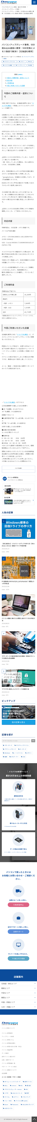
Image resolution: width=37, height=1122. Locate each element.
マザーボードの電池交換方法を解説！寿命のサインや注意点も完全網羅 (18, 657)
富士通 (29, 1085)
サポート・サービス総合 (9, 1066)
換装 (31, 65)
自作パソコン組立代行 (8, 1056)
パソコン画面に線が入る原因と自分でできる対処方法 (18, 619)
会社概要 (4, 1073)
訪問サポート (30, 2)
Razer (6, 1104)
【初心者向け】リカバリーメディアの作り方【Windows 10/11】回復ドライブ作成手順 (18, 545)
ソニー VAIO (8, 1101)
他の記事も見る (18, 722)
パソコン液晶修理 (7, 1050)
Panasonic (15, 1104)
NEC (21, 1085)
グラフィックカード (10, 749)
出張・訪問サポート (8, 1060)
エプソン (16, 1097)
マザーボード (8, 745)
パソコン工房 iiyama (21, 1101)
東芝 (27, 1093)
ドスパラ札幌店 (8, 65)
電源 (6, 757)
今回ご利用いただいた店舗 (15, 85)
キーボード (23, 749)
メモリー (22, 61)
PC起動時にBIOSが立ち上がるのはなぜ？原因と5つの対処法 (18, 582)
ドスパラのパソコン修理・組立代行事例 (14, 7)
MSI (27, 1089)
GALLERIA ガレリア (28, 1104)
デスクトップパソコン (10, 61)
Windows (7, 753)
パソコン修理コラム (8, 1040)
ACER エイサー (9, 1108)
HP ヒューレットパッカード (12, 1081)
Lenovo (14, 1085)
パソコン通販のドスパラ (9, 1070)
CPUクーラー (15, 757)
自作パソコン (28, 1081)
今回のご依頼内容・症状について (17, 78)
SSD (31, 61)
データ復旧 (5, 1053)
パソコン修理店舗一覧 (8, 1063)
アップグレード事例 (8, 1036)
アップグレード (21, 65)
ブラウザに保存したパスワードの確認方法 (15, 689)
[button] (34, 2)
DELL (6, 1085)
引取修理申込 (26, 2)
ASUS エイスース (17, 1093)
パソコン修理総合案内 (8, 1043)
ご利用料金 (10, 83)
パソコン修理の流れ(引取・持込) (12, 1046)
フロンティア (26, 1097)
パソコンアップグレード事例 (10, 9)
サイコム (7, 1097)
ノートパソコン (18, 753)
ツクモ (6, 1093)
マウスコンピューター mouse (13, 1089)
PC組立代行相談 (18, 958)
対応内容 (9, 80)
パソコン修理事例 (7, 1033)
